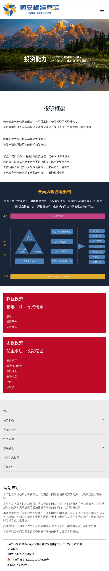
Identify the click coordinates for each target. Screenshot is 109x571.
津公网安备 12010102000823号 (30, 559)
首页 (6, 411)
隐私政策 (12, 548)
